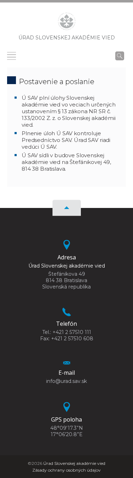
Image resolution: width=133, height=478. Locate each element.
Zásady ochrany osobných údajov (66, 470)
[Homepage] (67, 23)
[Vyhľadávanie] (119, 56)
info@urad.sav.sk (66, 381)
